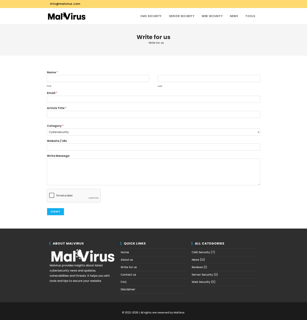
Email (52, 93)
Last (160, 86)
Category (55, 126)
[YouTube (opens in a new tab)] (250, 4)
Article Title (56, 108)
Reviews (197, 267)
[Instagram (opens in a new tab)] (242, 4)
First (49, 86)
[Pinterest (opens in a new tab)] (238, 4)
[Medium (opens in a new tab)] (258, 4)
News (195, 260)
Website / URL (57, 141)
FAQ (123, 282)
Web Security (201, 282)
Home (125, 252)
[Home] (144, 43)
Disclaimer (128, 289)
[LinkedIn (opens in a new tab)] (246, 4)
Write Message (58, 156)
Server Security (202, 275)
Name (52, 72)
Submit (55, 211)
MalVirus (179, 312)
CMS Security (201, 252)
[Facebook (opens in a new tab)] (233, 4)
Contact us (128, 275)
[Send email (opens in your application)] (255, 4)
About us (127, 260)
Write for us (156, 43)
